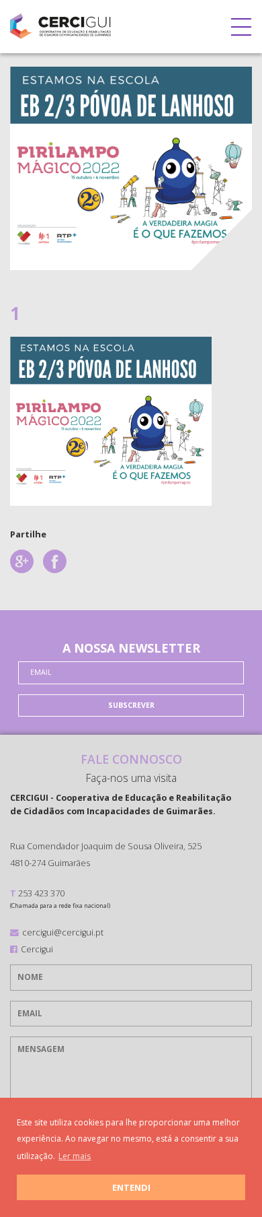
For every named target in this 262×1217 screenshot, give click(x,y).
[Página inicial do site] (60, 23)
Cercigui (37, 949)
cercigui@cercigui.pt (62, 932)
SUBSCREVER (131, 705)
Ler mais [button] (74, 1156)
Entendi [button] (131, 1187)
